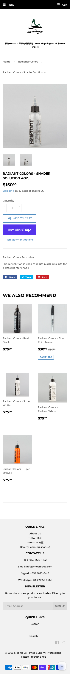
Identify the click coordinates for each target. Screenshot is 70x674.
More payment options (19, 239)
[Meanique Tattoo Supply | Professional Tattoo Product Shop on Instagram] (63, 643)
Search (35, 623)
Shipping (8, 190)
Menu (11, 4)
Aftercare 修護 (35, 542)
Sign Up (60, 606)
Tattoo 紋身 (35, 537)
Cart (64, 4)
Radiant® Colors (28, 61)
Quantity (8, 200)
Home (6, 61)
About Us (35, 533)
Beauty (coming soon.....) (35, 546)
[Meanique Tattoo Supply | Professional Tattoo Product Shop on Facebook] (57, 643)
